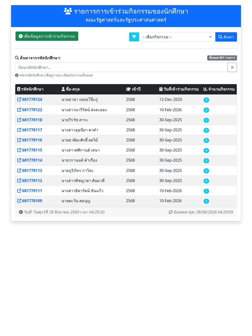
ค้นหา (228, 37)
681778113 (32, 170)
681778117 (32, 130)
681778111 (32, 190)
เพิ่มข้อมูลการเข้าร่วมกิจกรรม (49, 36)
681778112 (32, 180)
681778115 (32, 150)
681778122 (32, 109)
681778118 (32, 119)
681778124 (32, 99)
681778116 (32, 140)
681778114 (32, 160)
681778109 (32, 200)
